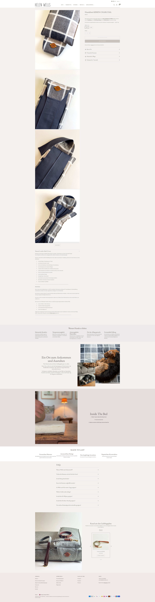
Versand (92, 45)
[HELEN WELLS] (42, 4)
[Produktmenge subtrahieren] (86, 33)
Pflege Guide (58, 584)
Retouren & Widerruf (59, 580)
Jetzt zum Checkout (102, 41)
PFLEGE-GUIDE (52, 313)
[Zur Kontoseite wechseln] (116, 5)
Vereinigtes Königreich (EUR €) (45, 594)
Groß (91, 27)
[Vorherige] (90, 546)
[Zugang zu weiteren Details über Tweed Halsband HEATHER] (72, 535)
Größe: (87, 25)
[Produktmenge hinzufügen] (90, 33)
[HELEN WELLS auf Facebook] (111, 1)
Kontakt (36, 589)
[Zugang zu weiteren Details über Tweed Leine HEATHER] (58, 541)
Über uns (36, 587)
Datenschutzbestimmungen (40, 580)
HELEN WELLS (43, 596)
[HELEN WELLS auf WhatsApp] (115, 1)
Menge (86, 30)
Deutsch (118, 1)
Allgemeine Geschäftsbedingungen (41, 582)
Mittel (87, 27)
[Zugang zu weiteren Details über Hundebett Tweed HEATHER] (51, 549)
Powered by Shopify (37, 597)
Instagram (79, 578)
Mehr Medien (57, 245)
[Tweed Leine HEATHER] (101, 542)
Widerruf (36, 578)
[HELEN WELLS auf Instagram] (113, 1)
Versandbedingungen (60, 578)
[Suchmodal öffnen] (114, 5)
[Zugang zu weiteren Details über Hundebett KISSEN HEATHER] (63, 544)
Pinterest (79, 582)
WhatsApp (106, 582)
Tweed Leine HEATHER (101, 551)
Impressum (37, 584)
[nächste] (111, 546)
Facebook (79, 580)
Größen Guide (58, 582)
